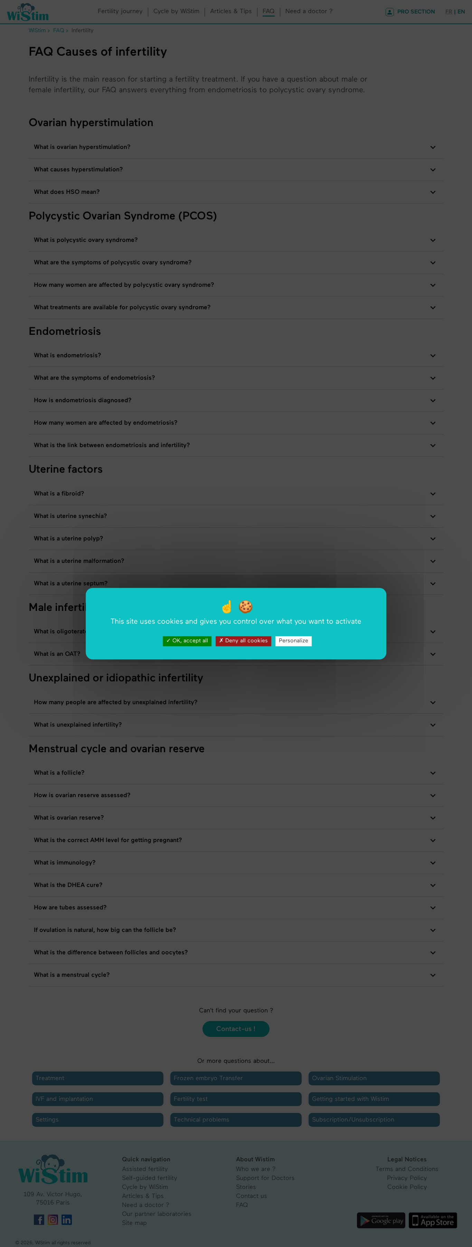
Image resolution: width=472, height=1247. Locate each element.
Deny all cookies (246, 641)
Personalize (293, 641)
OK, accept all (189, 641)
